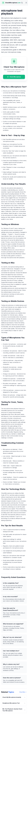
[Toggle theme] (22, 2)
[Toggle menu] (26, 2)
